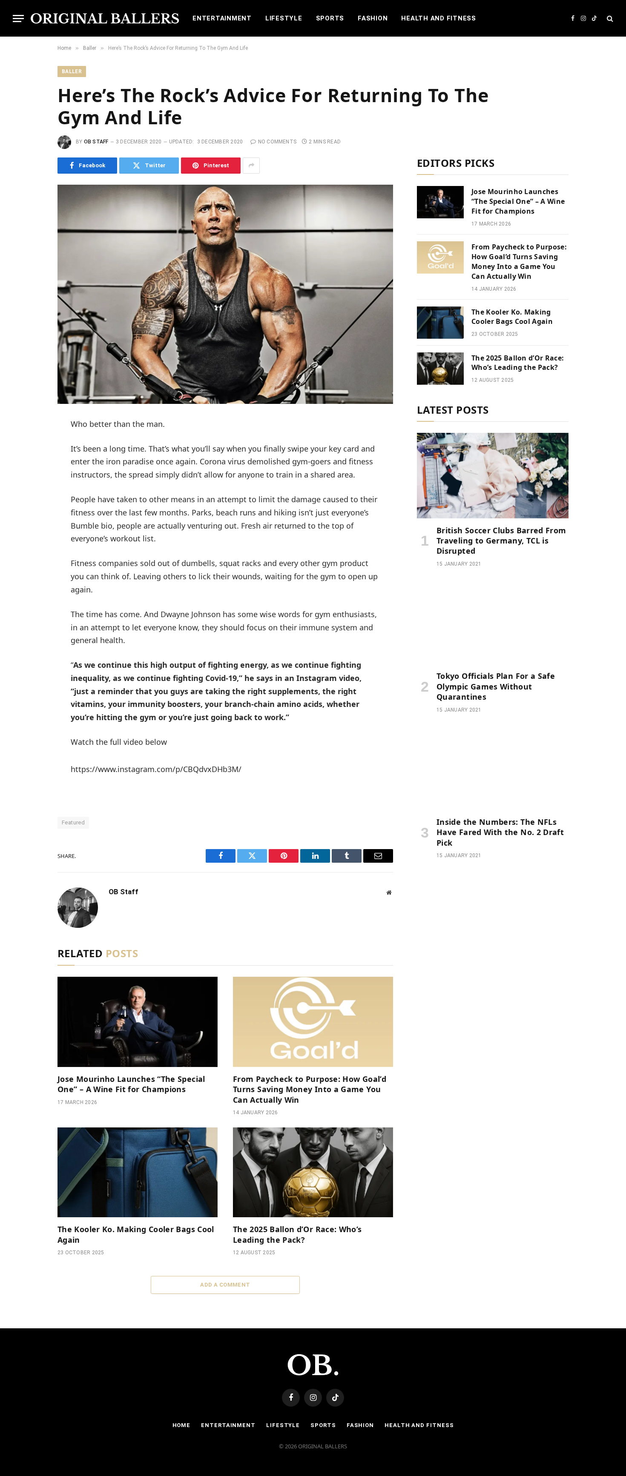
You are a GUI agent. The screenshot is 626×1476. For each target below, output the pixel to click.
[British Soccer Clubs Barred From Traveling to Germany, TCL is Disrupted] (493, 475)
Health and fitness (438, 18)
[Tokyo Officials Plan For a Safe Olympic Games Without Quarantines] (493, 621)
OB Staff (96, 142)
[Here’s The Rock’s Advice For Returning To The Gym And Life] (225, 294)
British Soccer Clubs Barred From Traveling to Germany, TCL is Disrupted (501, 540)
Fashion (373, 18)
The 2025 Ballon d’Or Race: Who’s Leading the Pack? (297, 1234)
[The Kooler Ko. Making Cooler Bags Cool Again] (137, 1172)
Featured (73, 822)
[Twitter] (29, 466)
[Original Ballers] (104, 18)
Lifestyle (283, 18)
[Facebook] (29, 447)
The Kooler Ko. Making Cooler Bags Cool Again (135, 1234)
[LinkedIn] (29, 485)
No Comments (277, 142)
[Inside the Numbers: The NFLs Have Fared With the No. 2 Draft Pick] (493, 767)
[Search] (609, 18)
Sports (330, 18)
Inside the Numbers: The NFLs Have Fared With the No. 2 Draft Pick (500, 832)
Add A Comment (225, 1284)
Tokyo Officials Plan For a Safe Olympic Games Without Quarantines (495, 686)
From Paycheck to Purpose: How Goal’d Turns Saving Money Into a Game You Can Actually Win (309, 1089)
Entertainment (222, 18)
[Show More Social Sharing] (251, 165)
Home (181, 1425)
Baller (72, 71)
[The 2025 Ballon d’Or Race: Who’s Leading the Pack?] (313, 1172)
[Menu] (18, 18)
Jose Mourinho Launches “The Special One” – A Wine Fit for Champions (131, 1084)
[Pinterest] (29, 504)
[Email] (29, 523)
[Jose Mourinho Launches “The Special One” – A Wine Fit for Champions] (137, 1022)
